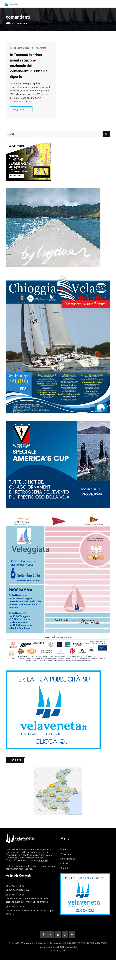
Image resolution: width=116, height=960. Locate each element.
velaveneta (41, 48)
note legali (43, 860)
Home (11, 23)
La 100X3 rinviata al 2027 (18, 890)
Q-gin (62, 950)
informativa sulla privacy (21, 869)
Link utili (64, 863)
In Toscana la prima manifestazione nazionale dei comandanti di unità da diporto (28, 66)
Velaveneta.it (66, 854)
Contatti (64, 868)
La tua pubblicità (68, 858)
